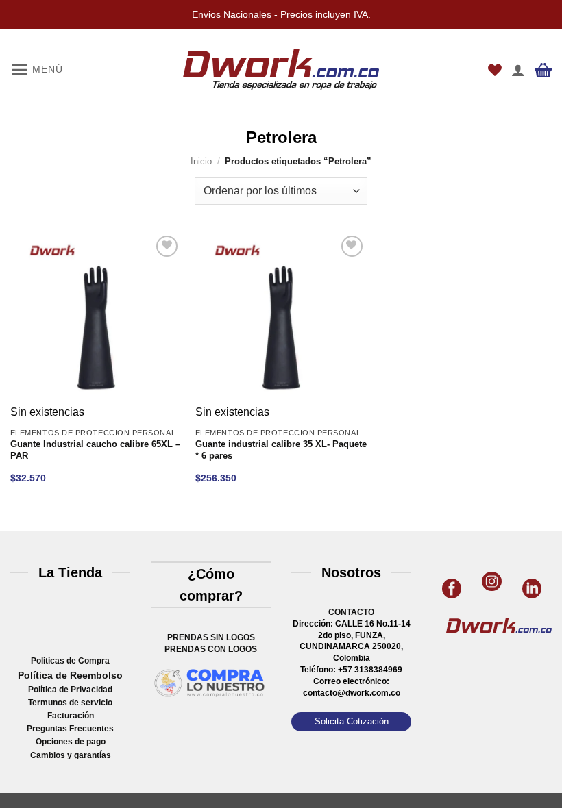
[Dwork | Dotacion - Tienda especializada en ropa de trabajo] (281, 69)
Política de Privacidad (70, 689)
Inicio (201, 161)
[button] (36, 69)
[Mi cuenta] (518, 70)
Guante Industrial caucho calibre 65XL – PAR (95, 450)
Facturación (70, 715)
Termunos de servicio (70, 702)
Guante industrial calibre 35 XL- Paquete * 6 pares (281, 450)
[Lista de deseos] (495, 70)
